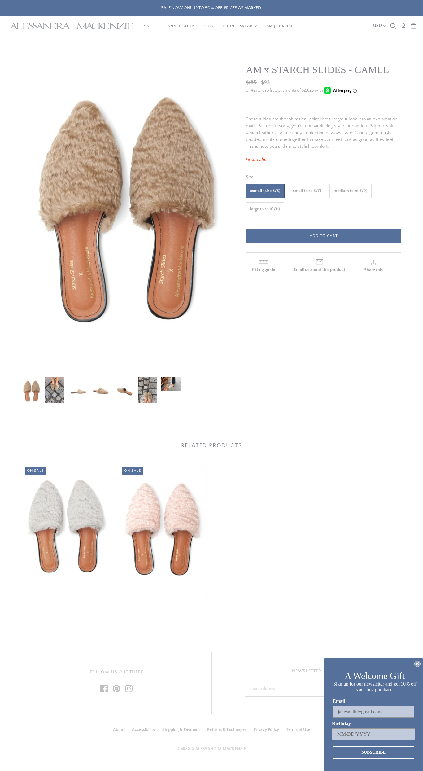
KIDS (208, 26)
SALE (149, 26)
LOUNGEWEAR (238, 26)
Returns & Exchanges (226, 729)
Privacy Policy (266, 729)
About (119, 729)
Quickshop (42, 608)
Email (339, 701)
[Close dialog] (417, 664)
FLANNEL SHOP (178, 26)
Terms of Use (298, 729)
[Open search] (393, 26)
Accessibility (143, 729)
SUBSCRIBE (373, 752)
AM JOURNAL (279, 26)
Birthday (341, 723)
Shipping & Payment (181, 729)
